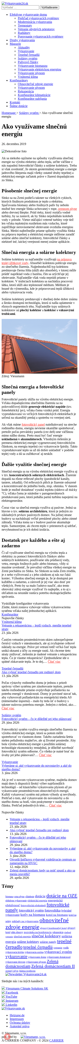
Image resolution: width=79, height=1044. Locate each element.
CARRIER (56, 1040)
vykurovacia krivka (14, 952)
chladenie (29, 896)
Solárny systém (27, 58)
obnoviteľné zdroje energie (37, 923)
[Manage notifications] (7, 1036)
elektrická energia (37, 900)
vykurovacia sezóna (34, 952)
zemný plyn (11, 970)
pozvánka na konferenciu (38, 932)
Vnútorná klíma (28, 76)
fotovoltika (53, 910)
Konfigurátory (19, 80)
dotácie (40, 896)
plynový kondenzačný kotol (53, 928)
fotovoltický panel (33, 424)
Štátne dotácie (19, 106)
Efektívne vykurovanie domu (28, 14)
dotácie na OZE (61, 895)
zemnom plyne (67, 208)
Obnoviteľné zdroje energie (35, 84)
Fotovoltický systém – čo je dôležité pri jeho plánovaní (36, 719)
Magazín (15, 44)
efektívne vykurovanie (16, 900)
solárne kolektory (28, 941)
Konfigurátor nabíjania (32, 98)
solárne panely (48, 941)
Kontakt (15, 102)
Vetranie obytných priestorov (36, 29)
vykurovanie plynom (36, 962)
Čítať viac (54, 661)
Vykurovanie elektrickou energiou (39, 69)
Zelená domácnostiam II (53, 966)
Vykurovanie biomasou (32, 65)
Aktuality (24, 47)
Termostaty (25, 25)
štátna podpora (27, 970)
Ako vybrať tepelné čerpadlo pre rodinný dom (31, 672)
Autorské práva (19, 1026)
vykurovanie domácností (58, 957)
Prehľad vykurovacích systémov (38, 18)
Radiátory (24, 33)
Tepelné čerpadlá (29, 54)
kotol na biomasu (57, 914)
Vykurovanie (26, 51)
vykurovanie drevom (15, 962)
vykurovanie (16, 956)
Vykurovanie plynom (31, 73)
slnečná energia (22, 936)
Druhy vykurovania (22, 40)
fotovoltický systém (31, 910)
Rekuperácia (26, 91)
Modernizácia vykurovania (35, 22)
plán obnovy (17, 932)
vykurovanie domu (37, 957)
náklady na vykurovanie (25, 921)
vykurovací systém (58, 952)
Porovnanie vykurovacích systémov (40, 36)
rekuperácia (57, 932)
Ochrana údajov (20, 1022)
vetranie (57, 947)
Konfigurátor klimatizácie (34, 95)
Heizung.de (17, 1015)
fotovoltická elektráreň (33, 905)
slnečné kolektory (46, 936)
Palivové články (28, 62)
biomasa (9, 896)
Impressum (17, 1019)
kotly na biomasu (32, 915)
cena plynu (19, 896)
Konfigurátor (10, 614)
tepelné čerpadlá (38, 947)
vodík (66, 947)
